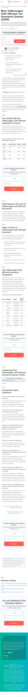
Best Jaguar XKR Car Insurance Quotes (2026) (11, 592)
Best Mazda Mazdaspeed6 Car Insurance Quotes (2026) (12, 589)
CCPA (18, 667)
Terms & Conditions (12, 667)
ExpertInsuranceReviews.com (10, 665)
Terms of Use (23, 44)
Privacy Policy (20, 666)
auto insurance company (15, 277)
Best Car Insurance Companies (9, 6)
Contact (7, 657)
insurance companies (13, 260)
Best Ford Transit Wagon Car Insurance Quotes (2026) (14, 583)
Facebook (9, 652)
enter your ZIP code (21, 106)
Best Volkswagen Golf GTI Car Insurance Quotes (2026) (13, 512)
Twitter (11, 652)
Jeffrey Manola (16, 47)
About (4, 657)
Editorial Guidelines (7, 558)
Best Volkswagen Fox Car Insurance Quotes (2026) (16, 507)
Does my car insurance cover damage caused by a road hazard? (14, 586)
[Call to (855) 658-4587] (26, 1)
